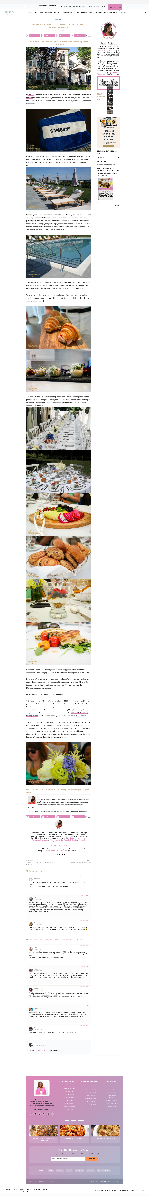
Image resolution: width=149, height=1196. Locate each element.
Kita (35, 969)
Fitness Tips (69, 1109)
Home (30, 12)
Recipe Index (112, 1106)
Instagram (89, 6)
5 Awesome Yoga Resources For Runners (80, 861)
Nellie (55, 30)
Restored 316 (142, 1190)
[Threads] (39, 1114)
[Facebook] (31, 1114)
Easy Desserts (91, 1095)
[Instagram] (48, 1114)
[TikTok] (35, 1114)
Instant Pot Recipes (90, 1092)
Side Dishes (69, 1100)
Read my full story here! (33, 807)
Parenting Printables (69, 1106)
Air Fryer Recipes (91, 1089)
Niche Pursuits (40, 804)
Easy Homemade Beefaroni (74, 1138)
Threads (75, 6)
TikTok (70, 6)
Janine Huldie (38, 923)
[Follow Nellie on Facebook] (52, 854)
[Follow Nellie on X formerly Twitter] (55, 854)
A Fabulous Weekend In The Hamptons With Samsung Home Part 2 (41, 862)
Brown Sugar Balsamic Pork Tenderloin (44, 1139)
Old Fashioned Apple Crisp (105, 1138)
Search (99, 203)
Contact (112, 1089)
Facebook (64, 6)
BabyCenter (53, 804)
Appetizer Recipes (69, 1097)
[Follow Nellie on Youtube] (60, 854)
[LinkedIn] (52, 1114)
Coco (36, 1028)
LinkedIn (96, 6)
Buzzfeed (72, 802)
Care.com (75, 804)
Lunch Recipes (69, 1091)
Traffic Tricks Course (112, 1103)
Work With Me (112, 1092)
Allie (35, 898)
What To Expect (79, 802)
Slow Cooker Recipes (90, 1086)
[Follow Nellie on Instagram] (57, 854)
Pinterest (82, 6)
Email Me (102, 6)
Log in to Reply (84, 876)
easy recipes (101, 50)
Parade (71, 804)
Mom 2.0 (58, 804)
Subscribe (92, 1158)
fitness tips (111, 50)
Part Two (29, 98)
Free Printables (81, 12)
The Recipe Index (115, 7)
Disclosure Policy (43, 1181)
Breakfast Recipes (69, 1088)
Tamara (36, 988)
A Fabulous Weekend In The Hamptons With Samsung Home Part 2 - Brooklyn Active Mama (57, 939)
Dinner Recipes (69, 1094)
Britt (35, 947)
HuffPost (47, 804)
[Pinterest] (43, 1114)
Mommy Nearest (65, 804)
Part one (31, 95)
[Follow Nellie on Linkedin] (62, 854)
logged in (41, 1050)
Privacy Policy (33, 1181)
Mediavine (85, 802)
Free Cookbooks (91, 1104)
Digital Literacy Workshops (112, 1096)
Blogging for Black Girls (112, 1100)
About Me (112, 1086)
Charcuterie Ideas (90, 1098)
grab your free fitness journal (74, 811)
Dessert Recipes (69, 1103)
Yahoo (68, 802)
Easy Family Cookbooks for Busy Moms (103, 12)
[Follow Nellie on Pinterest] (65, 854)
